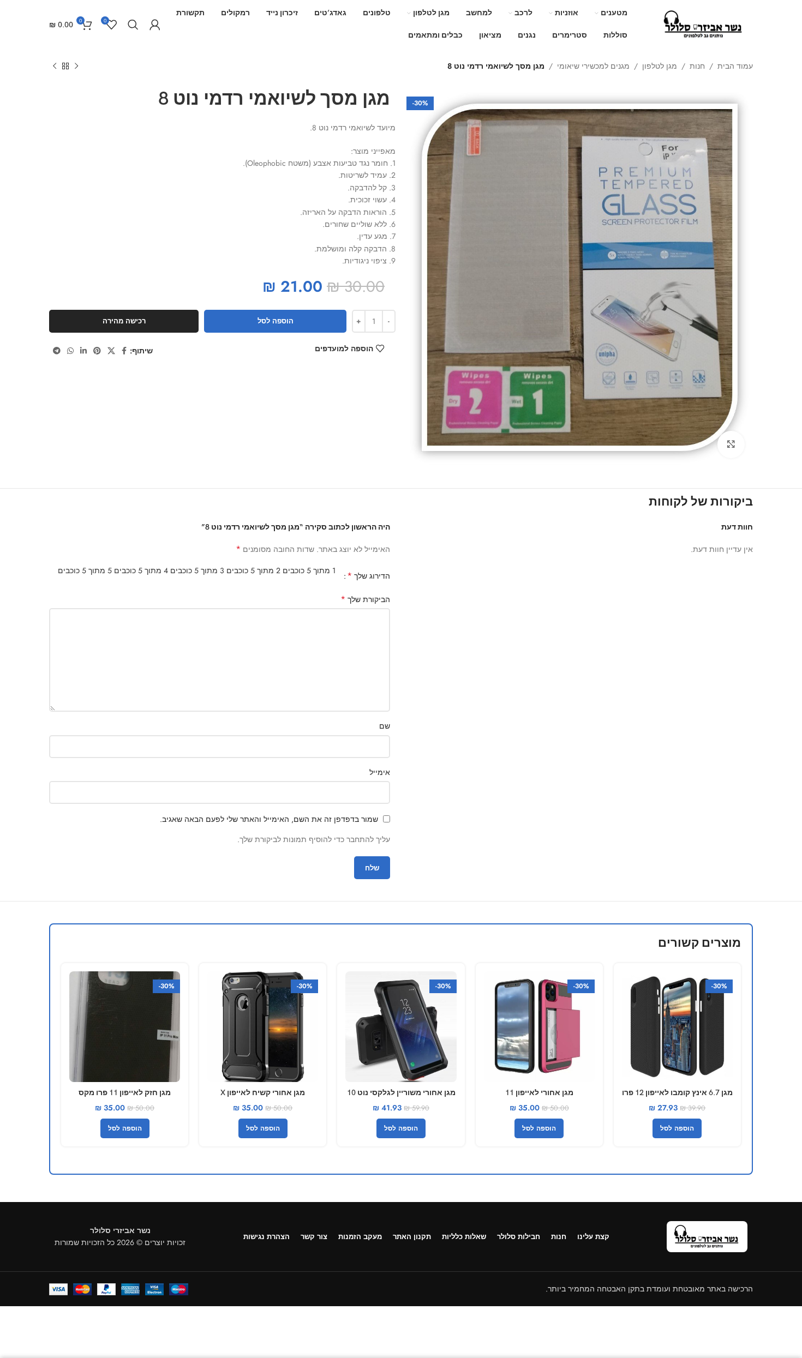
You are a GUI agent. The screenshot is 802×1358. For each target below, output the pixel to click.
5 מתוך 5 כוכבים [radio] (85, 570)
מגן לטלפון (659, 66)
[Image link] (707, 1235)
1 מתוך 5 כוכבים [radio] (309, 570)
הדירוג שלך (368, 576)
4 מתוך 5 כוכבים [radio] (141, 570)
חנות (697, 66)
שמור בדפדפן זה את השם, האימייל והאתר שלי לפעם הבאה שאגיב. (269, 819)
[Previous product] (76, 66)
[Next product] (54, 66)
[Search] (133, 24)
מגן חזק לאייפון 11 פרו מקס (125, 1092)
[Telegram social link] (57, 351)
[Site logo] (704, 23)
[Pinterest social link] (97, 351)
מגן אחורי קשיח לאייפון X (262, 1092)
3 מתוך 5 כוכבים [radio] (197, 570)
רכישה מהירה (124, 321)
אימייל (379, 772)
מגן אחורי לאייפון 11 (539, 1092)
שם (384, 725)
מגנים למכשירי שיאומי (593, 66)
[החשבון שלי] (155, 24)
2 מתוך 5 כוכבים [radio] (253, 570)
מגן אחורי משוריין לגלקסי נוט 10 (401, 1092)
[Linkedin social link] (83, 351)
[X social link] (111, 351)
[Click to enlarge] (731, 444)
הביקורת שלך (365, 599)
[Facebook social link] (124, 351)
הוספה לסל (276, 321)
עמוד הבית (735, 66)
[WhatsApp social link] (70, 351)
